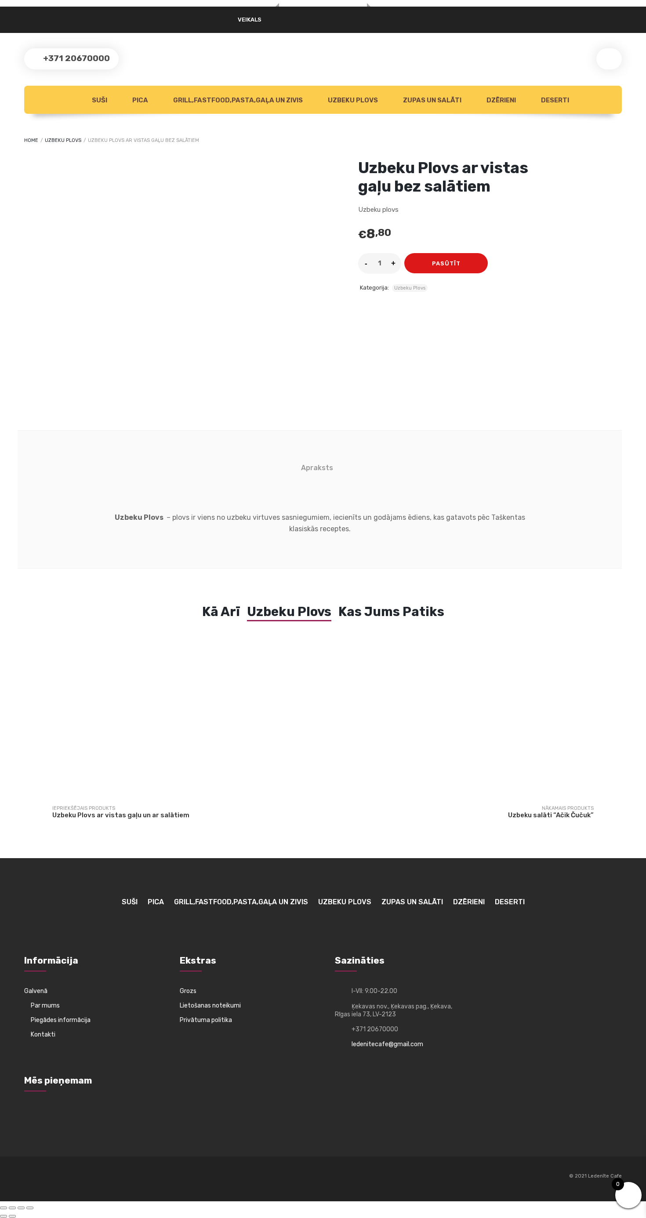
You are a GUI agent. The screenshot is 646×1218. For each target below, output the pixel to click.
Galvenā (35, 991)
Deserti (554, 100)
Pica (139, 100)
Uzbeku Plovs (352, 100)
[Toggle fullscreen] (12, 1208)
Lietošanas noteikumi (210, 1005)
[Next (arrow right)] (12, 1216)
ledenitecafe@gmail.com (387, 1044)
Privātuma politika (206, 1020)
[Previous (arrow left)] (3, 1216)
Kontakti (43, 1034)
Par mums (45, 1005)
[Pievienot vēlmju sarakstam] (500, 263)
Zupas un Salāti (431, 100)
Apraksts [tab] (317, 468)
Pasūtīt (446, 263)
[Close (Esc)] (29, 1208)
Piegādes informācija (61, 1020)
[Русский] (29, 16)
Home (31, 140)
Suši (99, 100)
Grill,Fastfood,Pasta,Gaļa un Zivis (237, 100)
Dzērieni (500, 100)
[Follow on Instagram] (47, 1177)
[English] (49, 16)
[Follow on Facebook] (31, 1181)
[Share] (21, 1208)
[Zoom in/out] (3, 1208)
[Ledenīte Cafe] (323, 7)
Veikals (249, 19)
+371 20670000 (75, 58)
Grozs (188, 991)
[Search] (609, 59)
